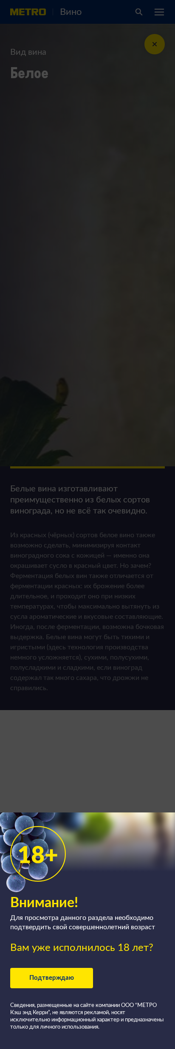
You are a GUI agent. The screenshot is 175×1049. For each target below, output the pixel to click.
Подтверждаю (51, 978)
